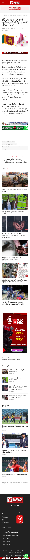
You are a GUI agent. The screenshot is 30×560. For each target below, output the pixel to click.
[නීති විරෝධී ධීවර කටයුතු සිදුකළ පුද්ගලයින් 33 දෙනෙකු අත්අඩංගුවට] (15, 292)
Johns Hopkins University (9, 144)
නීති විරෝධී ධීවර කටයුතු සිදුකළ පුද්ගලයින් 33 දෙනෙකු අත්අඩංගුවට (13, 303)
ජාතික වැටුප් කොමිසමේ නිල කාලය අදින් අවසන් (21, 160)
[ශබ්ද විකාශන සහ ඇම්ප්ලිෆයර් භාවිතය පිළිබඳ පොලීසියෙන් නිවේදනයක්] (15, 270)
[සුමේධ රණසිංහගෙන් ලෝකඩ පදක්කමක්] (15, 464)
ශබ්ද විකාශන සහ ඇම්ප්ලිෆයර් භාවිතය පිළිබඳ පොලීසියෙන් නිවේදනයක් (14, 281)
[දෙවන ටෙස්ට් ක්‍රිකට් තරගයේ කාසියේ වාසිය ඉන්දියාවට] (15, 440)
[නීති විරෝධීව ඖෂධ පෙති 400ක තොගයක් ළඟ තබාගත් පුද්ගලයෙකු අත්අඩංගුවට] (15, 224)
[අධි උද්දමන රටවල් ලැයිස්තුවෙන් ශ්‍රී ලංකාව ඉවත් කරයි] (15, 40)
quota (18, 359)
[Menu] (3, 2)
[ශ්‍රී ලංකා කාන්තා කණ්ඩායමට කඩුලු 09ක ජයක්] (15, 416)
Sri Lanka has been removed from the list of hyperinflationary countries (14, 148)
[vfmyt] (15, 8)
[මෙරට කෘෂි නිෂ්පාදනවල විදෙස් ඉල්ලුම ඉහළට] (15, 179)
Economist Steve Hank (8, 141)
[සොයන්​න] (27, 2)
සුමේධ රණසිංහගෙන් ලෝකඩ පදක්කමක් (15, 474)
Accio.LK (19, 552)
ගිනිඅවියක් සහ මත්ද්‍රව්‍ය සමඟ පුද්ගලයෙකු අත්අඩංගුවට (11, 258)
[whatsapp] (15, 128)
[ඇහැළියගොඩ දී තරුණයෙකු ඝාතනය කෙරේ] (15, 201)
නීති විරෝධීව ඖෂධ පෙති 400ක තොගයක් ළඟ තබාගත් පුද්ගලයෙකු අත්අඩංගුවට (13, 235)
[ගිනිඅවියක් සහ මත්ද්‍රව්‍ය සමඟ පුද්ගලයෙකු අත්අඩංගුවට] (15, 248)
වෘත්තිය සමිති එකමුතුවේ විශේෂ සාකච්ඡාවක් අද (9, 160)
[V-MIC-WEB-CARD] (15, 333)
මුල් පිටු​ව (4, 15)
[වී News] (15, 2)
